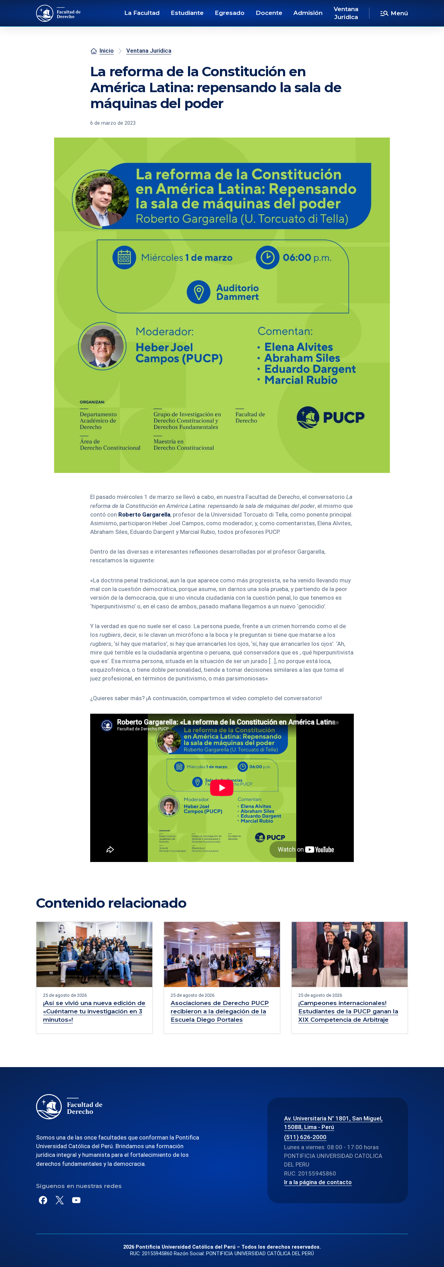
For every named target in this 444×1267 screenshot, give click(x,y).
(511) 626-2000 (305, 1137)
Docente (269, 12)
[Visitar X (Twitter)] (60, 1200)
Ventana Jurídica (346, 13)
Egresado (230, 12)
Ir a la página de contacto (318, 1182)
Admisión (308, 12)
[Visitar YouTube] (76, 1200)
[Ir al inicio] (58, 13)
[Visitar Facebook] (43, 1200)
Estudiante (187, 12)
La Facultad (142, 12)
